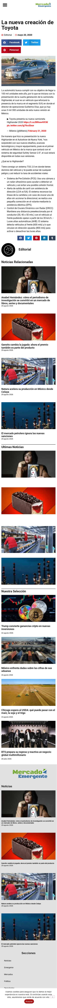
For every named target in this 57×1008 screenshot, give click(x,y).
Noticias (7, 961)
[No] (52, 997)
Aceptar (29, 1001)
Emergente (8, 967)
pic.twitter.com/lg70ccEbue (20, 125)
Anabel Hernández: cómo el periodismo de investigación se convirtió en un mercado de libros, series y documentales (25, 300)
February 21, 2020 (37, 131)
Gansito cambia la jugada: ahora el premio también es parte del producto (24, 346)
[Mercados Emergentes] (42, 5)
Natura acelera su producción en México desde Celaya (21, 904)
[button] (4, 4)
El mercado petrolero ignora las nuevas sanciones (19, 944)
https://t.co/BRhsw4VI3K (36, 122)
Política (7, 981)
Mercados (8, 974)
